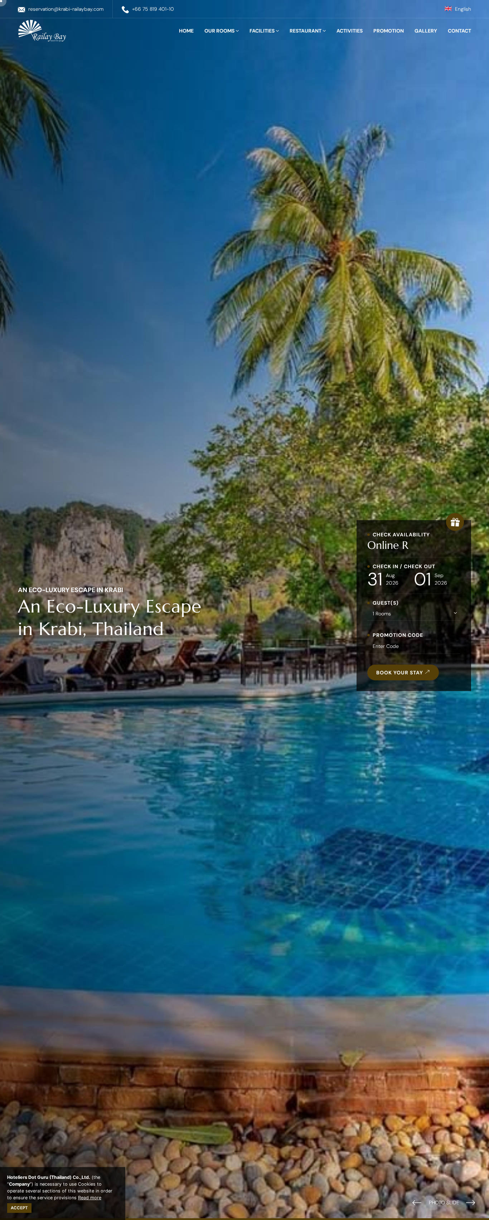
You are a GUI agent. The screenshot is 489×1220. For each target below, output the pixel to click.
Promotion (388, 31)
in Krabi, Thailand (91, 629)
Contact (459, 31)
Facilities (263, 31)
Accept (19, 1207)
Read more (89, 1197)
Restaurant (306, 31)
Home (186, 31)
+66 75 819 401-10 (153, 9)
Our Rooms (220, 31)
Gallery (426, 31)
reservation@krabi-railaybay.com (65, 9)
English (462, 9)
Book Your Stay (400, 672)
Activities (350, 31)
